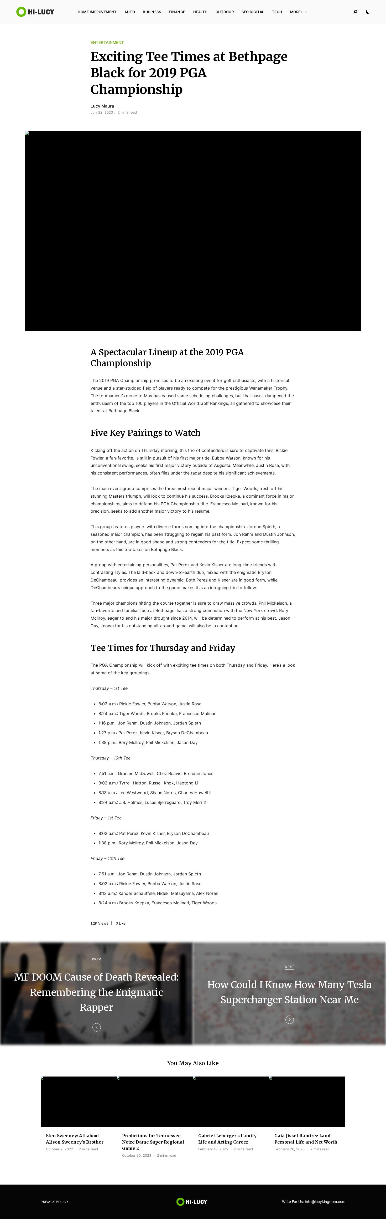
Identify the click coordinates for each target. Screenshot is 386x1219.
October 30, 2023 (136, 1155)
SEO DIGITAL (253, 12)
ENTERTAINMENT (107, 42)
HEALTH (200, 12)
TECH (277, 12)
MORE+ (296, 12)
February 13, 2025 (213, 1149)
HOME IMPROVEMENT (97, 12)
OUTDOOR (225, 12)
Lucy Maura (102, 106)
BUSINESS (152, 12)
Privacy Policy (54, 1202)
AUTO (129, 12)
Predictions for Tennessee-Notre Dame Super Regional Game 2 (153, 1142)
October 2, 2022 (59, 1149)
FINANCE (177, 12)
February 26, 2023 (289, 1149)
